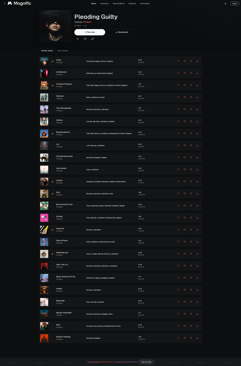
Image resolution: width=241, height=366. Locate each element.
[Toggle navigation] (5, 3)
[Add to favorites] (85, 39)
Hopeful (110, 61)
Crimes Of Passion (64, 84)
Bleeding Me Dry (63, 132)
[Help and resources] (225, 4)
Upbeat (104, 157)
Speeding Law (62, 252)
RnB (88, 73)
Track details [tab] (62, 51)
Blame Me (60, 301)
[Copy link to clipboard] (92, 39)
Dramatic (96, 109)
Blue (58, 325)
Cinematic (97, 266)
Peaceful (105, 182)
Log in (234, 3)
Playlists (132, 3)
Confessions (61, 72)
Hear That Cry (62, 264)
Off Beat (87, 22)
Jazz (88, 170)
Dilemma (60, 96)
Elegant (110, 73)
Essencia (60, 228)
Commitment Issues (64, 156)
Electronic (90, 278)
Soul (96, 326)
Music (93, 3)
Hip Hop (89, 109)
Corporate (90, 61)
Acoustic (93, 302)
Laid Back (110, 85)
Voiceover (104, 3)
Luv (57, 144)
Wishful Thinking (63, 337)
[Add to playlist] (77, 39)
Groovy (103, 61)
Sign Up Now (146, 362)
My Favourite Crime (64, 204)
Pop (87, 85)
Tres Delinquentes (63, 108)
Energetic (96, 157)
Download (122, 32)
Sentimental (101, 73)
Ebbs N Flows (62, 240)
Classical (90, 182)
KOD (58, 192)
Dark (111, 194)
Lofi (87, 145)
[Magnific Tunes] (19, 3)
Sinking (59, 120)
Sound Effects (119, 3)
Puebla (59, 289)
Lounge (89, 121)
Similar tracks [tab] (47, 51)
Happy (97, 61)
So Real (59, 216)
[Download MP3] (197, 61)
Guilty (58, 60)
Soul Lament (61, 168)
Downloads (145, 3)
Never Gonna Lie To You (65, 276)
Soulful (117, 85)
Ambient (97, 182)
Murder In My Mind (64, 313)
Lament (59, 180)
